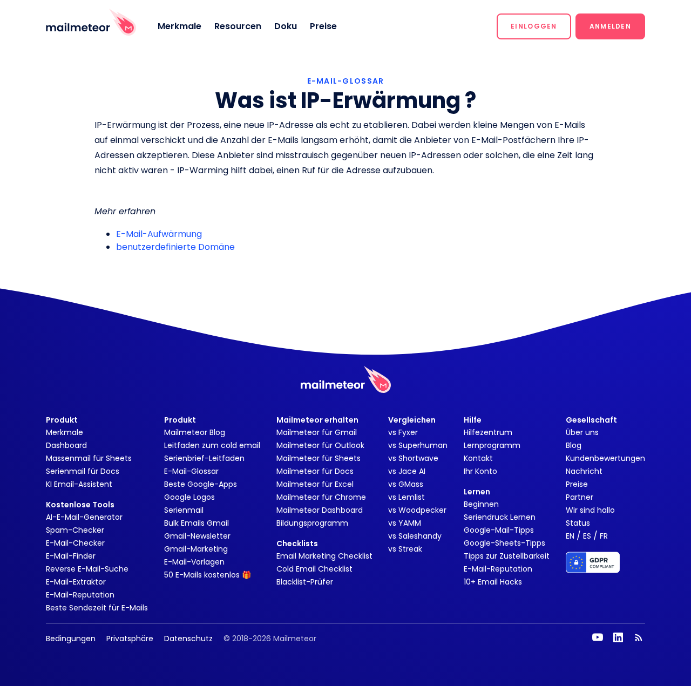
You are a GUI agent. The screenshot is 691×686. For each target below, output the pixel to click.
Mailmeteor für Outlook (320, 445)
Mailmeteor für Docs (315, 471)
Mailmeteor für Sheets (318, 458)
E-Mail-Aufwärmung (159, 234)
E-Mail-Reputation (80, 594)
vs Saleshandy (415, 536)
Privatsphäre (129, 638)
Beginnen (481, 504)
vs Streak (405, 549)
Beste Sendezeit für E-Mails (97, 607)
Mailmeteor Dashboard (319, 510)
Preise (323, 26)
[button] (534, 26)
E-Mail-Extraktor (76, 581)
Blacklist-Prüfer (304, 581)
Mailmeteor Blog (194, 432)
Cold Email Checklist (314, 568)
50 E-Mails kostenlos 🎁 (207, 574)
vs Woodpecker (417, 510)
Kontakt (478, 458)
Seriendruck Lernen (500, 517)
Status (578, 523)
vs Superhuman (418, 445)
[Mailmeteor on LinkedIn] (618, 637)
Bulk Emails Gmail (196, 523)
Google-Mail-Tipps (499, 530)
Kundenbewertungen (605, 458)
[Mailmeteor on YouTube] (597, 637)
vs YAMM (404, 523)
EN (570, 536)
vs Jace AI (406, 471)
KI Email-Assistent (79, 484)
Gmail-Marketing (196, 549)
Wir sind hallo (590, 510)
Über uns (582, 432)
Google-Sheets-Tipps (504, 543)
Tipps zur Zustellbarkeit (507, 556)
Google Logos (189, 497)
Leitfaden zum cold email (212, 445)
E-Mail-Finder (71, 556)
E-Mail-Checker (75, 543)
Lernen (477, 491)
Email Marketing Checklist (324, 556)
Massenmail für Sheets (89, 458)
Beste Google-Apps (200, 484)
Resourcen (237, 26)
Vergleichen (412, 420)
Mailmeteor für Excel (315, 484)
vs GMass (405, 484)
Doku (285, 26)
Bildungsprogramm (312, 523)
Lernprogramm (492, 445)
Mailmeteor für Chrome (321, 497)
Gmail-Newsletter (197, 536)
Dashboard (66, 445)
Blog (573, 445)
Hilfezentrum (488, 432)
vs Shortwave (413, 458)
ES (587, 536)
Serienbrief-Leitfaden (204, 458)
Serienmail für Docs (82, 471)
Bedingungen (71, 638)
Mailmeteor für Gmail (316, 432)
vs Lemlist (406, 497)
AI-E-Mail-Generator (84, 517)
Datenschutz (188, 638)
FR (604, 536)
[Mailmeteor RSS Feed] (638, 637)
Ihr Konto (480, 471)
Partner (579, 497)
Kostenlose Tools (80, 504)
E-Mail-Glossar (191, 471)
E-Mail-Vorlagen (194, 561)
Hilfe (473, 420)
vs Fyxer (403, 432)
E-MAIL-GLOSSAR (345, 81)
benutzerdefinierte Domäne (175, 247)
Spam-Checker (75, 530)
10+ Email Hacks (493, 581)
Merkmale (179, 26)
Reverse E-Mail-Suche (87, 568)
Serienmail (184, 510)
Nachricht (584, 471)
